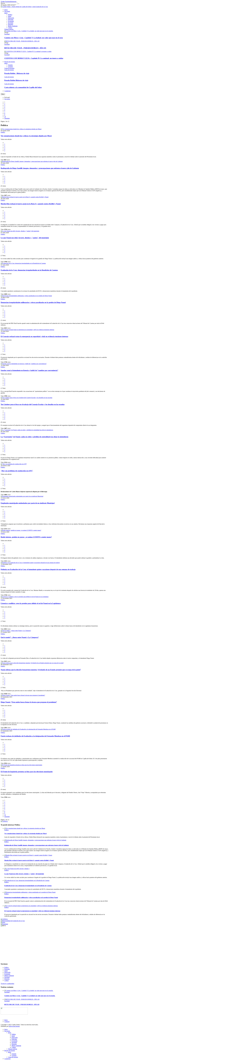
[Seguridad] (4, 924)
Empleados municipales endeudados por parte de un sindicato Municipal (28, 503)
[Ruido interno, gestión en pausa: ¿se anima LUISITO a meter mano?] (21, 530)
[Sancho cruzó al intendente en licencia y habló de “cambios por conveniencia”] (24, 363)
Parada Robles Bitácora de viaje (16, 80)
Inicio (6, 1020)
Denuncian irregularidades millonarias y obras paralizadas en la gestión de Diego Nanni (33, 302)
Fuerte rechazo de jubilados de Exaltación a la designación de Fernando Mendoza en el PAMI (35, 736)
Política (3, 132)
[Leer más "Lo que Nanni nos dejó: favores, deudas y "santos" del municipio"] (17, 868)
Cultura (6, 980)
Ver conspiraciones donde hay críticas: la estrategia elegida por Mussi (26, 136)
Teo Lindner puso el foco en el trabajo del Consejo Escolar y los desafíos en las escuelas (33, 404)
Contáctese (7, 1058)
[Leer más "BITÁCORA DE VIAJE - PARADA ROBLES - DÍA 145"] (21, 41)
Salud (6, 970)
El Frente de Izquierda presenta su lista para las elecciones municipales (27, 772)
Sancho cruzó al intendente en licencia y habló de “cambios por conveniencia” (29, 370)
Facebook (8, 1)
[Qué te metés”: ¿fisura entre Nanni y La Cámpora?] (16, 630)
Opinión (14, 1054)
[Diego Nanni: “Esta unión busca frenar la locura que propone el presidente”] (23, 695)
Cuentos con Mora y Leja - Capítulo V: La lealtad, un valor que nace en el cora (33, 38)
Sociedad (7, 34)
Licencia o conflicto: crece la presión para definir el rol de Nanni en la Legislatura (31, 603)
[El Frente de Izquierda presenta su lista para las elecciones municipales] (21, 765)
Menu (2, 94)
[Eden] (3, 922)
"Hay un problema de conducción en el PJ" (17, 471)
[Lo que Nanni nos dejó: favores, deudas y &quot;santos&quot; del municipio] (20, 231)
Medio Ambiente (9, 975)
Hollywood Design (14, 1026)
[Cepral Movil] (4, 821)
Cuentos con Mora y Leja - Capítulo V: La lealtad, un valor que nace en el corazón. (29, 995)
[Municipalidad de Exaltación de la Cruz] (13, 921)
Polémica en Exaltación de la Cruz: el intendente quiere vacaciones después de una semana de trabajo (38, 569)
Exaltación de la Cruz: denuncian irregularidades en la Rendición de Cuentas (29, 270)
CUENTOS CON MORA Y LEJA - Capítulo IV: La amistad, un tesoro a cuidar (33, 58)
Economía (7, 974)
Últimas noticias (12, 1049)
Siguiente (7, 118)
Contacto (6, 1021)
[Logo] (14, 1014)
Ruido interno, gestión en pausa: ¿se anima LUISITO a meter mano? (26, 537)
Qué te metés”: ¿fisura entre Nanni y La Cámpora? (20, 637)
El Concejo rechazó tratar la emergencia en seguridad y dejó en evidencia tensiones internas (34, 336)
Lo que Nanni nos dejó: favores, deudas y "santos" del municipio (25, 238)
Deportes (6, 979)
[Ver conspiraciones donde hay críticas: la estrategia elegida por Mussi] (21, 129)
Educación (7, 972)
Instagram (13, 1)
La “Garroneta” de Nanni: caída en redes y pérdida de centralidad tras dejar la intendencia (34, 437)
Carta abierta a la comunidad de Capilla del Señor (23, 87)
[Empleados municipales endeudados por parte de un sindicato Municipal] (22, 496)
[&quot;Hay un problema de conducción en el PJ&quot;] (14, 464)
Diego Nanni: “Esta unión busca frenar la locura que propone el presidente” (29, 702)
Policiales (7, 969)
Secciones (7, 99)
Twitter (3, 1)
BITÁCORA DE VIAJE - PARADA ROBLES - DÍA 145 (25, 48)
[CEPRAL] (4, 919)
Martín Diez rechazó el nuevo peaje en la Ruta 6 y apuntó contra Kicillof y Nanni (31, 204)
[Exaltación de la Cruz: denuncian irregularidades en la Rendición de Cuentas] (23, 263)
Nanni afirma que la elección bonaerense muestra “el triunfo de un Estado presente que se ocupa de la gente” (41, 670)
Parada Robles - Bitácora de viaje (16, 73)
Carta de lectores (9, 70)
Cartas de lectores (13, 1057)
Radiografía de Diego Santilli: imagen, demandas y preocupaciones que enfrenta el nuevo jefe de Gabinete (40, 168)
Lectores (14, 1055)
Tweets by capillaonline (7, 983)
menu (9, 1032)
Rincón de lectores (9, 1050)
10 (5, 116)
